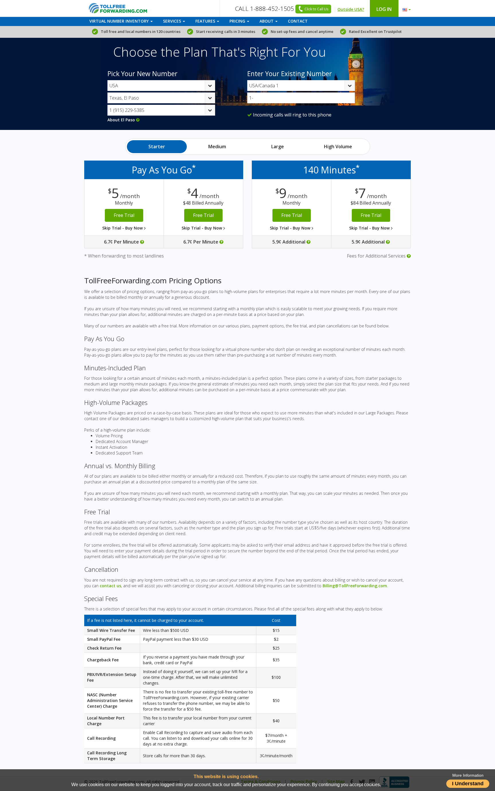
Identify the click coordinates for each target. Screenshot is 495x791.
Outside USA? (350, 9)
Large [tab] (277, 146)
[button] (405, 8)
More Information (468, 775)
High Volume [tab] (338, 146)
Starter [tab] (156, 146)
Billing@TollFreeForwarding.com (355, 585)
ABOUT (267, 21)
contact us (110, 585)
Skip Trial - (123, 228)
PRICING (237, 21)
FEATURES (205, 21)
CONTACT (298, 21)
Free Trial (124, 215)
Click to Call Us (316, 9)
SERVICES (172, 21)
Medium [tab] (217, 146)
